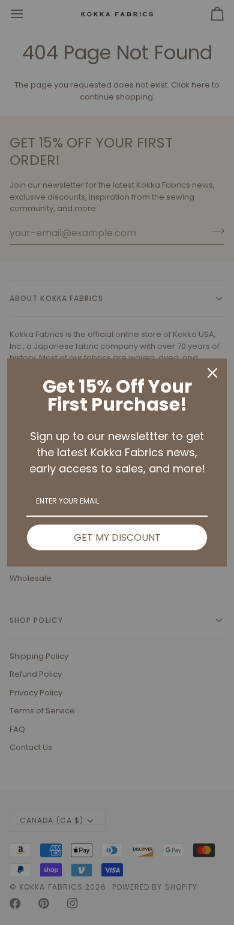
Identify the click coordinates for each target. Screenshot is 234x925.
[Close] (212, 372)
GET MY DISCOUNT (117, 537)
